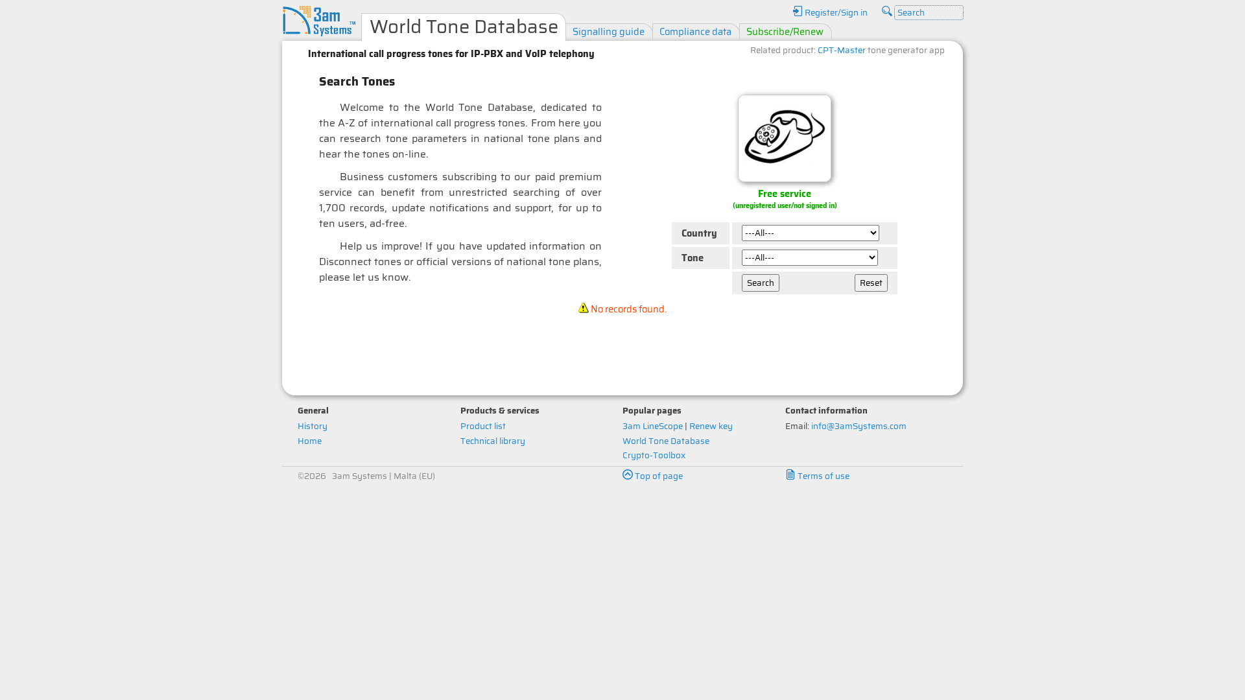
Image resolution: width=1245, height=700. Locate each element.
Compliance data (695, 31)
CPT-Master (842, 50)
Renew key (711, 426)
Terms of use (822, 476)
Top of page (658, 476)
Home (310, 441)
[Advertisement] (622, 350)
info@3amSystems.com (859, 426)
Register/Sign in (835, 12)
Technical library (492, 441)
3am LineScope (652, 426)
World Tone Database (665, 441)
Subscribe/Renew (785, 31)
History (312, 426)
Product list (483, 426)
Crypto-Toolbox (653, 455)
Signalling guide (609, 31)
